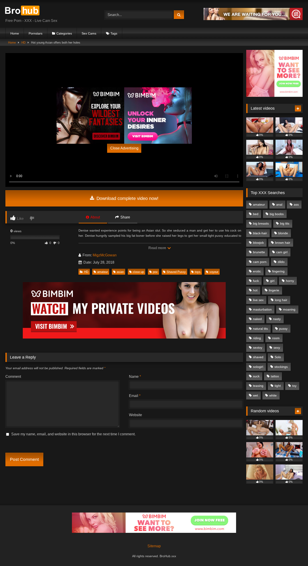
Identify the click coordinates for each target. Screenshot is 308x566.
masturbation (262, 309)
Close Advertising (124, 148)
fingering (278, 271)
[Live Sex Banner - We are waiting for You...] (253, 19)
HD (23, 42)
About (95, 217)
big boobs (277, 214)
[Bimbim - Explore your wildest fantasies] (90, 115)
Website (135, 415)
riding (257, 338)
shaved (258, 357)
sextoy (257, 347)
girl (272, 281)
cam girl (281, 252)
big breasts (261, 223)
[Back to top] (294, 552)
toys (197, 272)
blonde (283, 233)
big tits (284, 223)
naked (257, 319)
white (273, 395)
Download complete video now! (127, 198)
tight (278, 385)
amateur (102, 272)
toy (294, 385)
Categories (64, 33)
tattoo (275, 376)
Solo (278, 357)
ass (296, 204)
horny (290, 281)
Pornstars (35, 33)
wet (255, 395)
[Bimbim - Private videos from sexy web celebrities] (124, 337)
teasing (258, 385)
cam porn (260, 262)
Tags (113, 33)
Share (125, 217)
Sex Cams (89, 33)
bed (255, 214)
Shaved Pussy (176, 272)
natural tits (260, 328)
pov (155, 272)
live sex (258, 300)
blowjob (258, 242)
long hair (281, 300)
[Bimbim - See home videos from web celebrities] (274, 95)
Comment (13, 376)
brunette (259, 252)
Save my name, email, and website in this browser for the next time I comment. (73, 434)
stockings (281, 367)
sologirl (258, 367)
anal (279, 204)
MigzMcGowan (105, 255)
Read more (157, 248)
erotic (257, 271)
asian (120, 272)
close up (138, 272)
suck (256, 376)
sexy (277, 347)
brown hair (282, 242)
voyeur (213, 272)
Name (135, 376)
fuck (256, 281)
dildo (281, 262)
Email (134, 396)
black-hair (260, 233)
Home (14, 33)
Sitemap (154, 546)
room (276, 338)
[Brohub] (23, 11)
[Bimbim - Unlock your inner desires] (158, 115)
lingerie (274, 290)
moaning (289, 309)
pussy (283, 328)
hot (255, 290)
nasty (277, 319)
